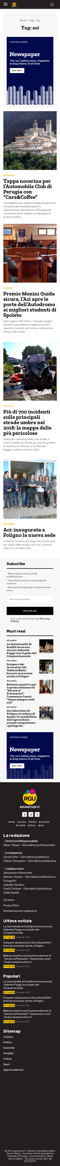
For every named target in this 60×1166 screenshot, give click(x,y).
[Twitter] (37, 814)
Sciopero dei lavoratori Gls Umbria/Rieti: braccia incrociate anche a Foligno (19, 670)
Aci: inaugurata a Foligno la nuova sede (29, 532)
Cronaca (8, 406)
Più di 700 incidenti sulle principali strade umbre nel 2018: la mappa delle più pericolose (27, 422)
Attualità (9, 175)
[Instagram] (30, 814)
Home (23, 20)
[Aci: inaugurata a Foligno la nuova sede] (30, 489)
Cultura (8, 288)
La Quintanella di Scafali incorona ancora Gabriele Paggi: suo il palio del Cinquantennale (21, 650)
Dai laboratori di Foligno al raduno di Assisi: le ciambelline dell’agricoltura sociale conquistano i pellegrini (22, 718)
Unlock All (30, 610)
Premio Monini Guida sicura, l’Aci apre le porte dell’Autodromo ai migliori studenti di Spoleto (29, 304)
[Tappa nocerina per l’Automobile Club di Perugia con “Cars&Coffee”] (30, 140)
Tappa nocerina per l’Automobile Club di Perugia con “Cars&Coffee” (27, 189)
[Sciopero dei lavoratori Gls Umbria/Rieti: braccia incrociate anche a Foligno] (46, 667)
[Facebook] (24, 814)
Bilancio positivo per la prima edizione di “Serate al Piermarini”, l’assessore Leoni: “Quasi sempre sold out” (21, 693)
